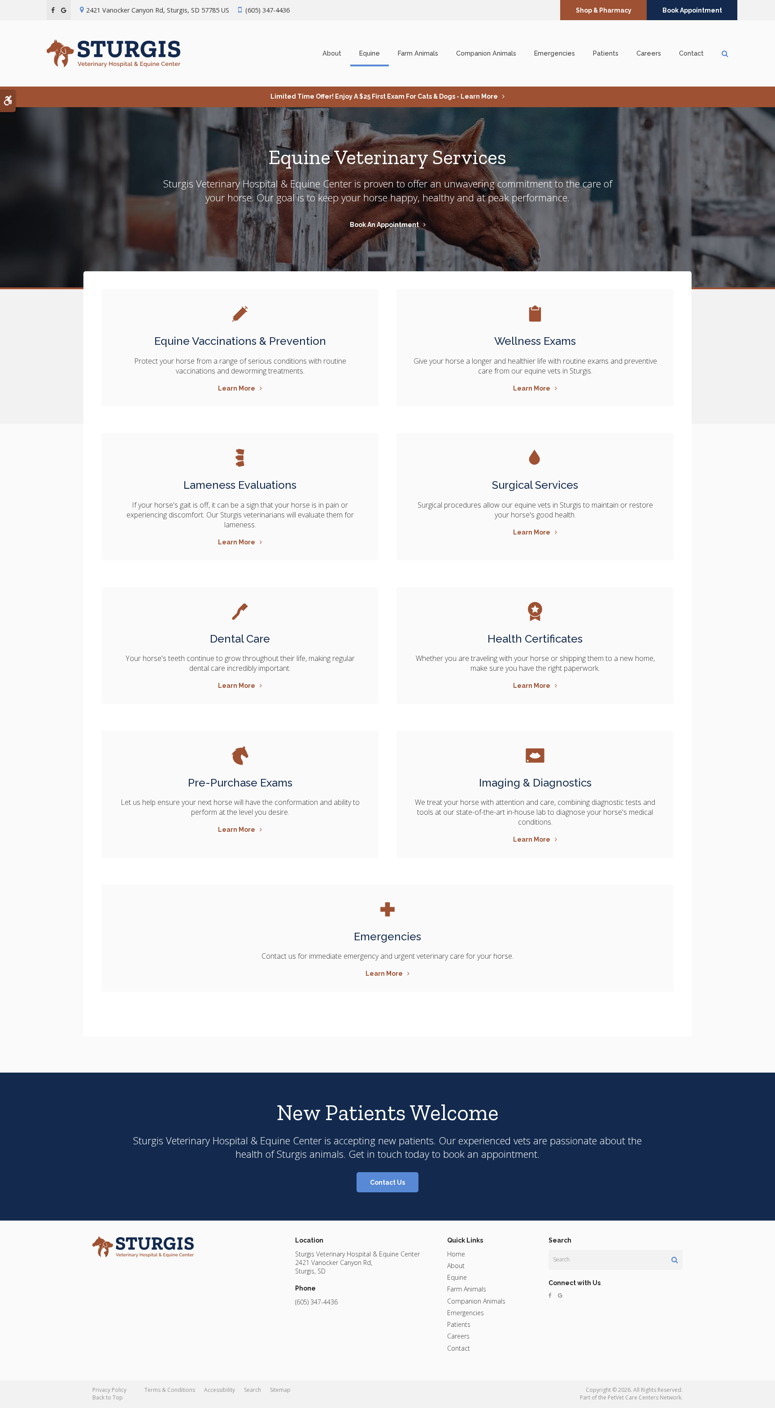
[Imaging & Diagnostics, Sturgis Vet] (535, 755)
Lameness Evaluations (239, 484)
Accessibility (219, 1390)
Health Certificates (535, 638)
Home (456, 1254)
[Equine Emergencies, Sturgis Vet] (387, 909)
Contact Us (387, 1182)
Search (252, 1390)
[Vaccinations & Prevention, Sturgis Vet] (240, 314)
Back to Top (107, 1397)
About (331, 53)
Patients (605, 53)
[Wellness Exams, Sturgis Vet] (535, 314)
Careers (648, 53)
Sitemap (280, 1390)
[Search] (674, 1259)
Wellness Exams (535, 341)
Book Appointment (692, 10)
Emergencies (554, 53)
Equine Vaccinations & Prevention (240, 341)
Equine (369, 53)
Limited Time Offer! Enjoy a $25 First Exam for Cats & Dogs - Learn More (384, 96)
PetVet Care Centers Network (644, 1397)
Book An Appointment (384, 224)
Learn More (236, 388)
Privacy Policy (109, 1390)
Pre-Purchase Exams (240, 782)
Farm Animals (418, 53)
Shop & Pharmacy (603, 10)
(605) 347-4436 (267, 10)
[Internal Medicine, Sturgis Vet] (240, 458)
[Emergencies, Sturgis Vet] (535, 458)
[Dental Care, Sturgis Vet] (240, 611)
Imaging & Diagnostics (535, 782)
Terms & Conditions (169, 1390)
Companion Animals (486, 53)
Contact (691, 53)
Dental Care (240, 638)
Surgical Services (535, 484)
